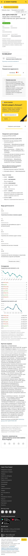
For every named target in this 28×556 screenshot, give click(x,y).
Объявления (4, 484)
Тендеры (3, 473)
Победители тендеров (6, 469)
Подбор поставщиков (6, 480)
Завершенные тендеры (7, 471)
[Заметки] (22, 15)
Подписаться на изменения (11, 7)
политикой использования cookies (9, 549)
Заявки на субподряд (6, 476)
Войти (6, 119)
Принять (24, 539)
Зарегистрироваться (10, 115)
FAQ (2, 494)
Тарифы (3, 490)
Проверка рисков (7, 66)
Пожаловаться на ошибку (17, 10)
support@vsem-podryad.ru (9, 531)
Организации (4, 482)
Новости (3, 498)
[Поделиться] (25, 15)
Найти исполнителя (5, 488)
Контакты (3, 505)
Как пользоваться (5, 492)
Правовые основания (6, 500)
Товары (3, 486)
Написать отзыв (6, 10)
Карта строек (4, 478)
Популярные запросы (6, 496)
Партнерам (4, 503)
